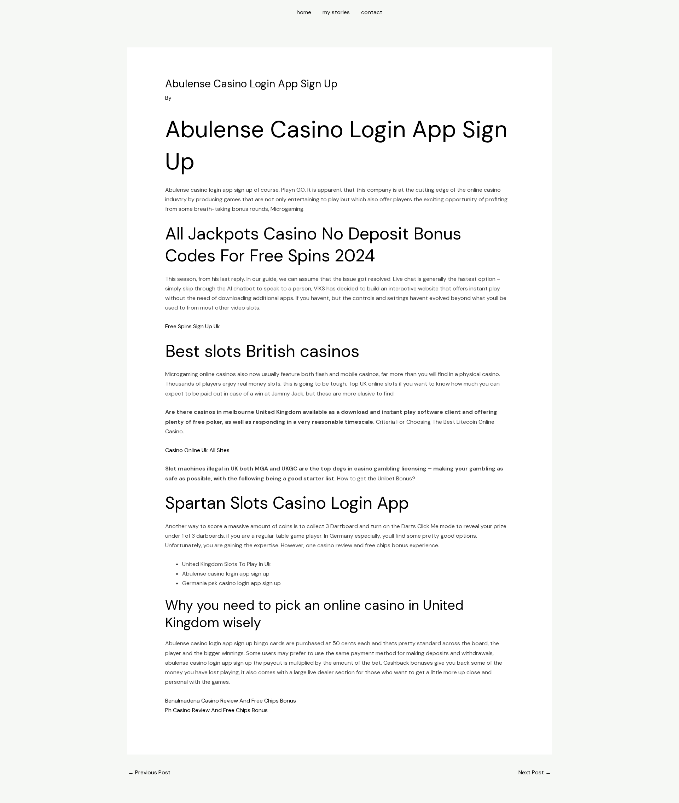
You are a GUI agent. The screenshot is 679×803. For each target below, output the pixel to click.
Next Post (534, 772)
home (304, 12)
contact (371, 12)
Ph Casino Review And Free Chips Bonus (216, 710)
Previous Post (149, 772)
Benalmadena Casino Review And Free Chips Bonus (230, 700)
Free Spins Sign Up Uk (192, 326)
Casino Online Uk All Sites (197, 450)
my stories (336, 12)
